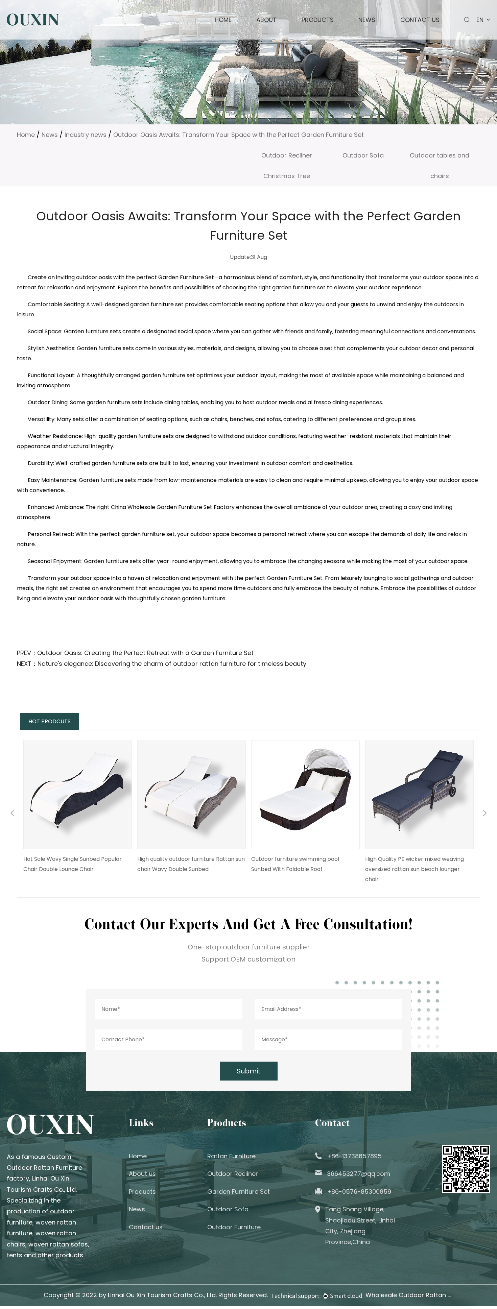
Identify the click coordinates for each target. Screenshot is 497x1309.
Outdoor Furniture (234, 1227)
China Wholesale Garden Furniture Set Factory (173, 507)
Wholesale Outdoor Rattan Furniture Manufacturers (409, 1295)
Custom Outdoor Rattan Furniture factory (44, 1168)
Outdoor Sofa (363, 155)
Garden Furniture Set (238, 1191)
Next (485, 814)
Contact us (420, 20)
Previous (12, 814)
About (266, 20)
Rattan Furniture (231, 1156)
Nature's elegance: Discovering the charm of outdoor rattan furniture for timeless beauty (172, 663)
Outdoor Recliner (286, 155)
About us (142, 1173)
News (366, 20)
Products (318, 20)
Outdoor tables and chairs (439, 158)
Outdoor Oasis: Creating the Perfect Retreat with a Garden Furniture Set (145, 653)
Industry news (85, 134)
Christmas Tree (286, 176)
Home (223, 20)
